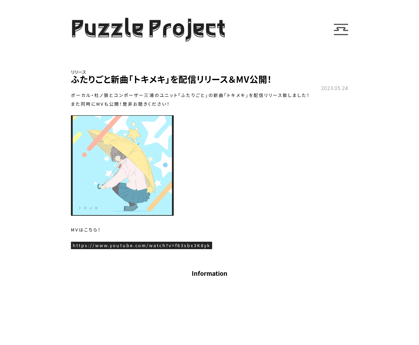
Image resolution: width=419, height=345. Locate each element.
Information (209, 273)
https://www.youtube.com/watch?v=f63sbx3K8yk (141, 245)
